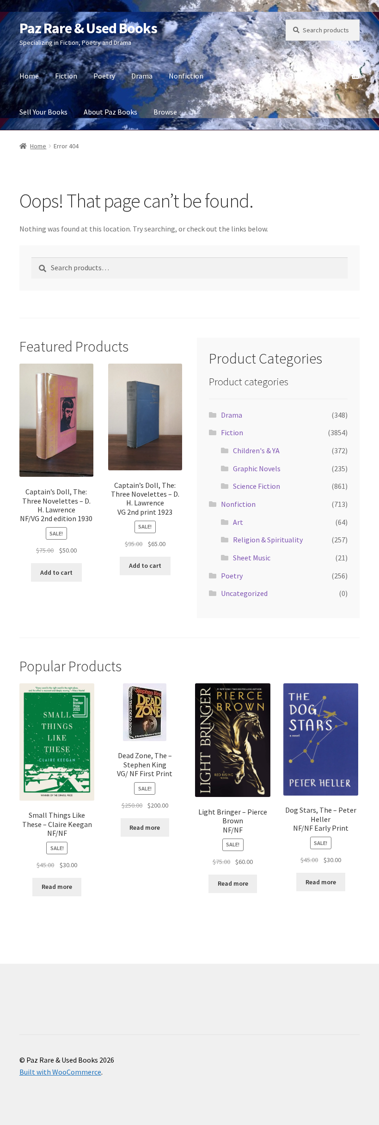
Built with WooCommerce (60, 1071)
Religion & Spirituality (268, 539)
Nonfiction (186, 75)
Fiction (66, 75)
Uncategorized (244, 593)
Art (238, 522)
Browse (165, 111)
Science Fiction (256, 486)
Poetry (104, 75)
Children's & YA (256, 450)
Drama (142, 75)
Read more (57, 886)
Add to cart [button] (56, 572)
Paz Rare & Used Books (88, 28)
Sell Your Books (43, 111)
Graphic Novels (257, 468)
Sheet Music (251, 557)
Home (29, 75)
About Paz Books (110, 111)
